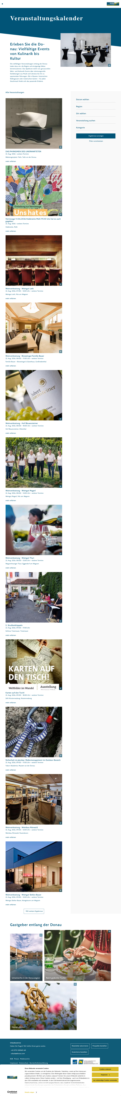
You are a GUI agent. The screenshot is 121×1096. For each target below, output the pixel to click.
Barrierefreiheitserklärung (39, 1063)
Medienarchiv (25, 1059)
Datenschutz (23, 1063)
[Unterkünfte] (6, 3)
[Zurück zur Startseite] (113, 4)
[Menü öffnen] (2, 3)
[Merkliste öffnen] (11, 3)
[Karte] (8, 3)
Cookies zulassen (105, 1069)
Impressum (14, 1063)
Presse (16, 1059)
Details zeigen (29, 1092)
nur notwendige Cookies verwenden (105, 1080)
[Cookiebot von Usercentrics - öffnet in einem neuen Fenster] (12, 1092)
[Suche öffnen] (13, 3)
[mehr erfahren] (34, 130)
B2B (11, 1059)
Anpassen (104, 1075)
